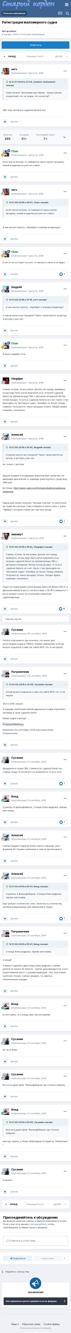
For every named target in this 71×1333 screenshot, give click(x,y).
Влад (14, 796)
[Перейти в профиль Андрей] (6, 289)
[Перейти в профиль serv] (6, 71)
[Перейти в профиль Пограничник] (6, 674)
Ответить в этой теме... (23, 1240)
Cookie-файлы (52, 1324)
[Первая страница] (4, 56)
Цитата (14, 121)
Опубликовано (27, 73)
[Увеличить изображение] (13, 724)
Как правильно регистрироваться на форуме (31, 1301)
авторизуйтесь (39, 1224)
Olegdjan (17, 378)
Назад (12, 56)
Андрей (16, 287)
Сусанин (17, 629)
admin (12, 31)
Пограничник (20, 671)
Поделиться (18, 1258)
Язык (14, 1324)
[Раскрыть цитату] (7, 81)
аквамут (17, 534)
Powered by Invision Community (35, 1328)
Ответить (35, 45)
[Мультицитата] (5, 121)
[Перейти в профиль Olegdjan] (6, 380)
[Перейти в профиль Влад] (6, 798)
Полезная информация (33, 34)
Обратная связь (31, 1324)
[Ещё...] (65, 71)
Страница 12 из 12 (35, 56)
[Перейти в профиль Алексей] (6, 436)
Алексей (17, 434)
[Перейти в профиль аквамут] (6, 536)
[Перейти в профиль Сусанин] (6, 631)
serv (14, 69)
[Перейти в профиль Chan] (6, 153)
